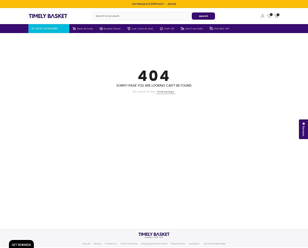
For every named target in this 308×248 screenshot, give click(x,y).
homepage (165, 91)
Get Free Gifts (194, 28)
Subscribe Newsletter (214, 243)
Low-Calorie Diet (142, 28)
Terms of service (129, 243)
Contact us (111, 243)
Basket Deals (112, 28)
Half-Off (169, 28)
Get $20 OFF (222, 28)
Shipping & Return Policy (154, 243)
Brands (97, 243)
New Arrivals (85, 28)
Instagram (194, 243)
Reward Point (178, 243)
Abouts (86, 243)
